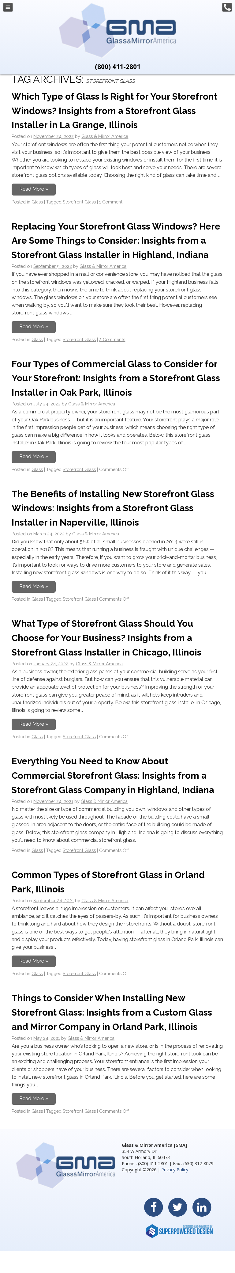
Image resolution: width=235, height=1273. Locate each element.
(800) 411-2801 (117, 66)
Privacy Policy (174, 1169)
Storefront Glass (79, 201)
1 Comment (110, 201)
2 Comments (112, 339)
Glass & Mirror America (104, 136)
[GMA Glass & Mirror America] (117, 56)
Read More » (33, 189)
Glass (37, 201)
